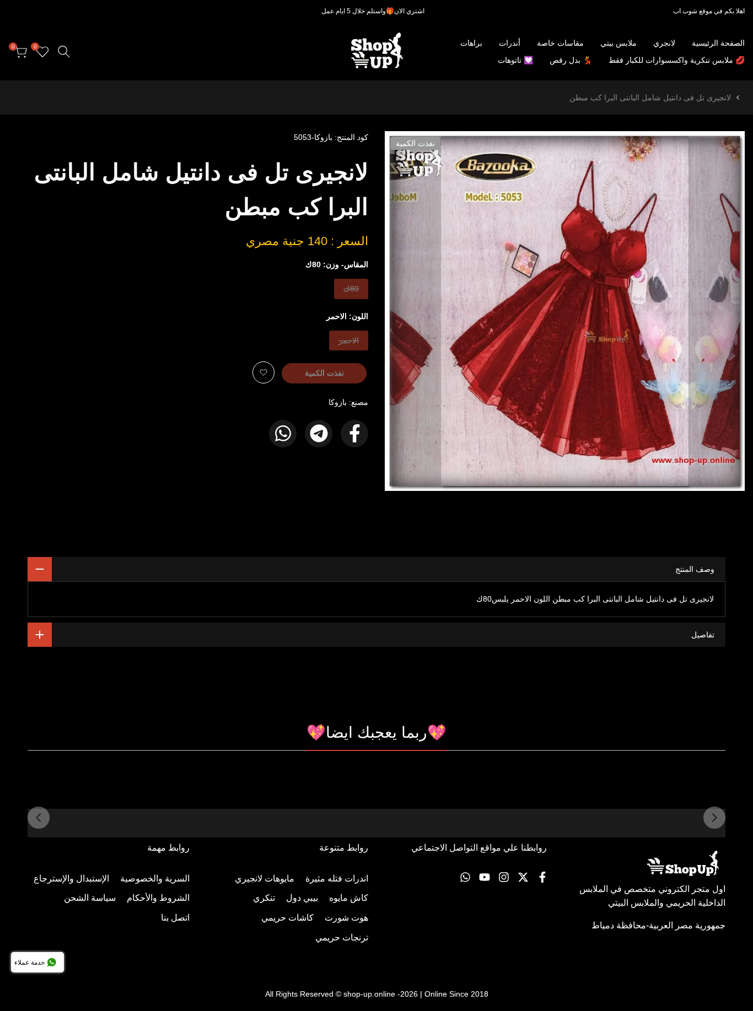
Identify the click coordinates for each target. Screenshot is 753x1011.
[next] (39, 818)
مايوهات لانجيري (264, 878)
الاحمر (348, 343)
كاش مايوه (348, 897)
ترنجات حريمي (341, 937)
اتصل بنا (175, 917)
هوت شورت (346, 917)
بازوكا (338, 402)
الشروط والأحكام (158, 897)
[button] (263, 372)
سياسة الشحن (90, 897)
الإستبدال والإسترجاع (71, 878)
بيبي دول (302, 897)
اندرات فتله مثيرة (336, 878)
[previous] (714, 818)
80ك (350, 291)
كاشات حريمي (287, 917)
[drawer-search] (64, 51)
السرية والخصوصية (155, 878)
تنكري (264, 897)
